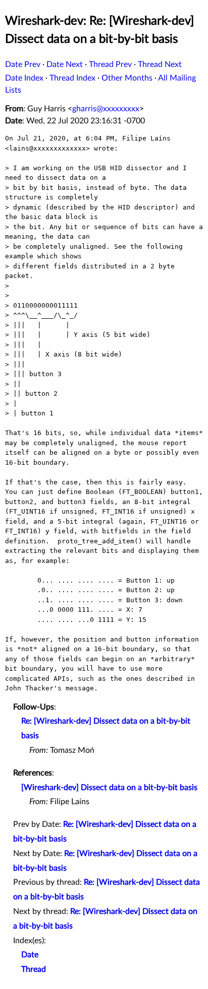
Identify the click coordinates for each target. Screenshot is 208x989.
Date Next (64, 64)
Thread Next (160, 64)
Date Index (24, 78)
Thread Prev (110, 64)
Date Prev (22, 64)
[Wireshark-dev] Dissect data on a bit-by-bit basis (109, 788)
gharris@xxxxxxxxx (105, 109)
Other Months (126, 78)
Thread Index (72, 78)
